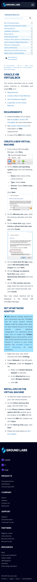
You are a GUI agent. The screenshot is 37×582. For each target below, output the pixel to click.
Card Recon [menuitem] (5, 484)
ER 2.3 (20, 65)
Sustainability (27, 579)
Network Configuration (12, 45)
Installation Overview (11, 31)
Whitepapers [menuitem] (6, 561)
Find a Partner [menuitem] (6, 536)
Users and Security (10, 48)
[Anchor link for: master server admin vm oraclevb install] (25, 392)
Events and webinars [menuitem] (8, 555)
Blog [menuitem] (3, 552)
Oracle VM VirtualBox (9, 69)
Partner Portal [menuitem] (6, 541)
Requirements (12, 92)
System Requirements (19, 126)
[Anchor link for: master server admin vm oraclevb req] (23, 112)
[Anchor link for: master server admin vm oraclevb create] (15, 144)
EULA (18, 579)
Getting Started (9, 29)
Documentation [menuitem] (7, 520)
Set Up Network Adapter (16, 99)
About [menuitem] (3, 498)
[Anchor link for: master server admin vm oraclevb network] (16, 311)
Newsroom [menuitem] (5, 506)
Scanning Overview (11, 37)
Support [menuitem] (4, 517)
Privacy (4, 579)
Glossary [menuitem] (4, 563)
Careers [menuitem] (4, 500)
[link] (11, 5)
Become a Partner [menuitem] (7, 539)
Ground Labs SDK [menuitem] (7, 487)
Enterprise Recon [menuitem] (7, 481)
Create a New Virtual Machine (18, 96)
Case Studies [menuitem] (6, 558)
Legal (11, 579)
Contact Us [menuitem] (5, 503)
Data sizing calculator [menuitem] (9, 566)
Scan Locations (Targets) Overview (16, 42)
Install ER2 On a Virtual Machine (23, 67)
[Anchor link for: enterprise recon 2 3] (20, 14)
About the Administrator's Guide (15, 26)
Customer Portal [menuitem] (7, 522)
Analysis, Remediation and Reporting (17, 39)
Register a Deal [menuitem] (6, 533)
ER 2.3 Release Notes (11, 23)
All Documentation (9, 65)
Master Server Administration (14, 53)
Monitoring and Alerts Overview (15, 50)
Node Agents (8, 34)
